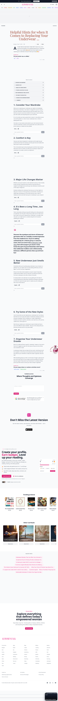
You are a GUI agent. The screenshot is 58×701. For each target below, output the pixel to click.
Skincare (14, 661)
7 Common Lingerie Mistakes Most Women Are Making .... (29, 564)
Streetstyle (38, 661)
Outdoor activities (23, 369)
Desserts (48, 647)
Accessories (44, 7)
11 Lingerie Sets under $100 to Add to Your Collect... (15, 569)
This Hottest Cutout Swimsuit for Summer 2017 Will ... (17, 567)
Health (3, 654)
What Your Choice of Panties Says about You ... (42, 567)
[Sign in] (56, 4)
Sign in (23, 478)
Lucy (15, 44)
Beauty (48, 645)
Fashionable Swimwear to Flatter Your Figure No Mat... (29, 572)
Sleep (25, 661)
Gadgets (33, 7)
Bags (25, 645)
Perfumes (37, 658)
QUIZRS (43, 59)
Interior (25, 7)
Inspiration (15, 654)
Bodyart (17, 7)
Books (14, 647)
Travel (14, 663)
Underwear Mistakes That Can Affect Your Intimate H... (29, 557)
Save (38, 44)
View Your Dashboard (19, 476)
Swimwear (49, 661)
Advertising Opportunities (7, 674)
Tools (3, 665)
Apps (14, 645)
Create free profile (6, 476)
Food (48, 649)
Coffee (18, 58)
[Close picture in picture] (45, 693)
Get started (53, 470)
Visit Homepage (29, 628)
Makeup (14, 656)
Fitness (37, 649)
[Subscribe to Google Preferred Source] (20, 399)
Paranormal (10, 7)
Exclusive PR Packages (24, 674)
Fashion (39, 7)
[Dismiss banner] (43, 397)
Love (14, 7)
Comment (16, 393)
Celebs (25, 647)
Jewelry (37, 654)
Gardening (49, 7)
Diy (13, 649)
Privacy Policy (41, 674)
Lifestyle (29, 7)
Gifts (36, 652)
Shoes (3, 661)
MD (24, 44)
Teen (3, 663)
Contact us (4, 672)
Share (43, 44)
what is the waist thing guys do (47, 569)
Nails (2, 7)
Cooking (21, 7)
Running (5, 7)
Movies (37, 656)
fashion (3, 25)
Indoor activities (16, 369)
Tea (14, 58)
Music (48, 656)
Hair (36, 7)
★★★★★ (55, 25)
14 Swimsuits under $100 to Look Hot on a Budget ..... (29, 562)
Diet (52, 7)
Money (25, 656)
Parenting (26, 658)
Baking (37, 645)
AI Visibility (22, 672)
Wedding (37, 663)
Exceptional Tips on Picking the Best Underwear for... (29, 559)
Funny (3, 652)
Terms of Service (5, 676)
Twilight (25, 663)
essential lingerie (33, 569)
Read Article (13, 544)
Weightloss (49, 663)
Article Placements (42, 672)
